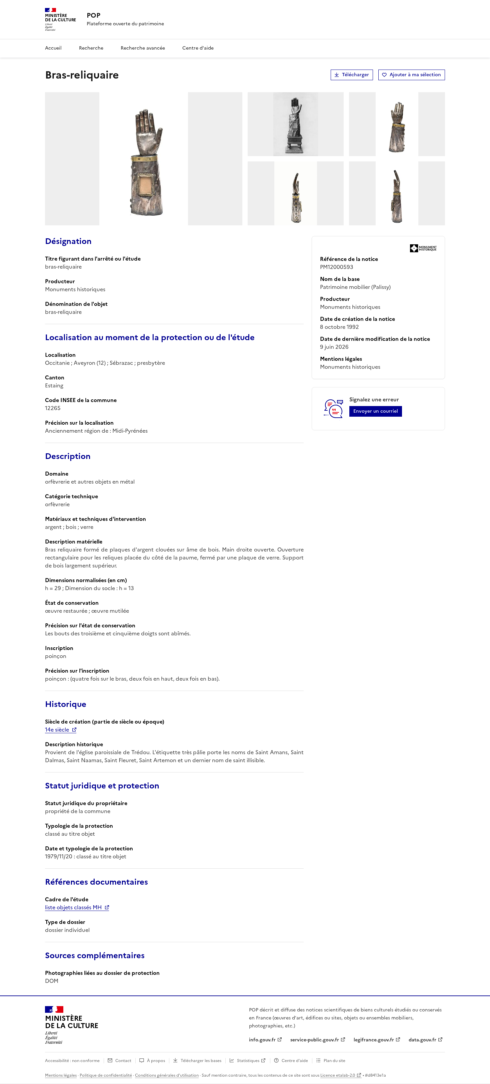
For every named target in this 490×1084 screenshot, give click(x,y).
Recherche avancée (143, 48)
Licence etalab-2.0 (337, 1075)
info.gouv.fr (262, 1039)
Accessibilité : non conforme (72, 1061)
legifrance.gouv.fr (374, 1039)
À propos (156, 1061)
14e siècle (57, 730)
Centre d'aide (198, 48)
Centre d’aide (295, 1061)
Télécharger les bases (201, 1061)
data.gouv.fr (422, 1039)
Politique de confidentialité (106, 1075)
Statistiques (248, 1061)
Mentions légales (61, 1075)
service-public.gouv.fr (314, 1039)
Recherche (91, 48)
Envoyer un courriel (375, 411)
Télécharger (355, 74)
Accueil (53, 48)
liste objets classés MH (73, 907)
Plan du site (334, 1061)
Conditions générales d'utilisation (167, 1075)
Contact (123, 1061)
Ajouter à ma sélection (415, 74)
